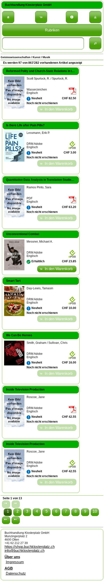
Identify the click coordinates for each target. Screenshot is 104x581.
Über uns (12, 557)
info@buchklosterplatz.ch (25, 551)
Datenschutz (16, 573)
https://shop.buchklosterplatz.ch (30, 547)
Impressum (15, 562)
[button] (8, 17)
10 (95, 511)
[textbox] (43, 43)
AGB (9, 568)
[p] (6, 520)
